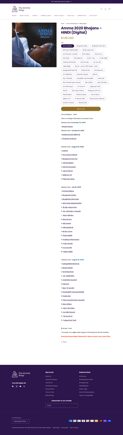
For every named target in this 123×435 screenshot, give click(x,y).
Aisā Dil (65, 90)
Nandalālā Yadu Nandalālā (85, 78)
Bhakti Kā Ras (83, 103)
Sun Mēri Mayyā (68, 86)
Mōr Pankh (66, 58)
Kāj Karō (94, 74)
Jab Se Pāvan (95, 94)
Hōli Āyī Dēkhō (67, 94)
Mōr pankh (67, 223)
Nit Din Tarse (91, 58)
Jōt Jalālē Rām (67, 74)
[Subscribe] (76, 405)
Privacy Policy (50, 389)
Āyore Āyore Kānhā (78, 90)
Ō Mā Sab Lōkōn (80, 99)
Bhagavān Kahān (82, 46)
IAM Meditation (84, 386)
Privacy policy (64, 427)
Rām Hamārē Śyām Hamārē (72, 82)
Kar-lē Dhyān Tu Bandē (70, 54)
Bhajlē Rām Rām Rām (98, 46)
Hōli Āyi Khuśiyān (81, 94)
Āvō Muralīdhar (67, 46)
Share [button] (64, 342)
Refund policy (56, 427)
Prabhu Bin (101, 78)
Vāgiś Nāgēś (67, 66)
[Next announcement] (110, 1)
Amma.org (82, 376)
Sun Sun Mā (97, 62)
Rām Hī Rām (89, 82)
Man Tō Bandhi (67, 78)
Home (62, 23)
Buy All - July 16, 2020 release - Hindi (86, 66)
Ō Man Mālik (103, 58)
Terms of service (74, 427)
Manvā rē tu (98, 54)
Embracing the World (85, 379)
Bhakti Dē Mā (85, 70)
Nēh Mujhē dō (78, 58)
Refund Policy (50, 395)
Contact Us (49, 383)
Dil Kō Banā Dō (98, 70)
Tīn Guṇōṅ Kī (81, 86)
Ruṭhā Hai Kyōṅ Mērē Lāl (97, 99)
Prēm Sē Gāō (84, 62)
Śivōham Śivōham (68, 103)
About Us (48, 376)
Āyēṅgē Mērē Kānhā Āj (70, 70)
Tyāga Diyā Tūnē (95, 86)
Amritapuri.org (83, 383)
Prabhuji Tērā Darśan (69, 62)
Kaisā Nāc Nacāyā (82, 74)
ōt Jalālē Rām (69, 276)
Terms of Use (50, 392)
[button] (15, 15)
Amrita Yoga (83, 389)
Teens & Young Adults (86, 395)
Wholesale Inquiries (52, 386)
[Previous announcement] (13, 1)
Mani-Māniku (86, 54)
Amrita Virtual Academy (86, 392)
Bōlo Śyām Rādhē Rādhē (70, 50)
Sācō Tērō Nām (102, 82)
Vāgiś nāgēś (68, 252)
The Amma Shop (20, 427)
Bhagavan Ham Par (94, 90)
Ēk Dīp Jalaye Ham (88, 50)
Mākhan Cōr (67, 99)
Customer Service (51, 379)
